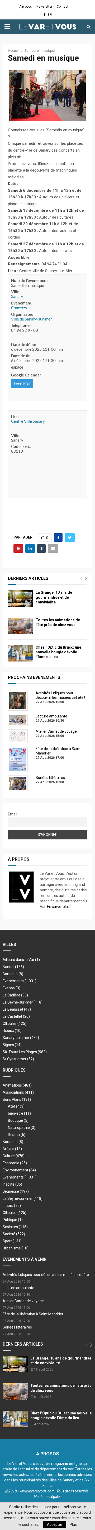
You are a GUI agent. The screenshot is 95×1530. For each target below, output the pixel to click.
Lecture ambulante (18, 1288)
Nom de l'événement (29, 280)
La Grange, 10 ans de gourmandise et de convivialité (54, 597)
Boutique (13, 974)
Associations (18, 1092)
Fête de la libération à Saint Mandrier (33, 1314)
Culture (14, 1156)
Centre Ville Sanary (28, 421)
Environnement (19, 1170)
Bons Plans (17, 1099)
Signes (12, 1045)
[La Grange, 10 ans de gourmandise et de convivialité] (20, 598)
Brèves (12, 1149)
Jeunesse (16, 1191)
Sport (12, 1241)
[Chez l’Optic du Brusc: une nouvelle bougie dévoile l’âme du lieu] (20, 653)
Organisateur (23, 314)
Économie (15, 1163)
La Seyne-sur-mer (22, 1002)
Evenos (11, 988)
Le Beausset (17, 1009)
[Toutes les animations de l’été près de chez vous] (20, 626)
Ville (15, 292)
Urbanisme (15, 1248)
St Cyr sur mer (18, 1059)
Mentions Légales (47, 1497)
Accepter (54, 1524)
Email (12, 814)
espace (17, 367)
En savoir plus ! (59, 906)
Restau (16, 1135)
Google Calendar (26, 375)
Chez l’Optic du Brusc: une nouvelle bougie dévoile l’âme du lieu (58, 652)
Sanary (17, 296)
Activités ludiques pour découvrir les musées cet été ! (47, 1275)
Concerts (19, 308)
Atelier (16, 1106)
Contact (62, 6)
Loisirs (12, 1205)
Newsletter (44, 6)
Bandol (13, 967)
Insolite (12, 1184)
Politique (13, 1220)
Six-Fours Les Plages (25, 1052)
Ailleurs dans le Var (21, 960)
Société (14, 1234)
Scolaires (15, 1227)
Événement (21, 303)
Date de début (24, 344)
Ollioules (14, 1023)
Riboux (12, 1030)
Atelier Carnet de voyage (23, 1301)
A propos (25, 6)
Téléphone (20, 325)
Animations (17, 1085)
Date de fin (21, 356)
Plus (73, 1524)
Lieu (15, 416)
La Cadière (15, 995)
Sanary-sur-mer (21, 1038)
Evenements (13, 981)
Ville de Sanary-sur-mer (31, 319)
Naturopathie (21, 1127)
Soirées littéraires (17, 1327)
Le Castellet (16, 1016)
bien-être (19, 1113)
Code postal (21, 446)
